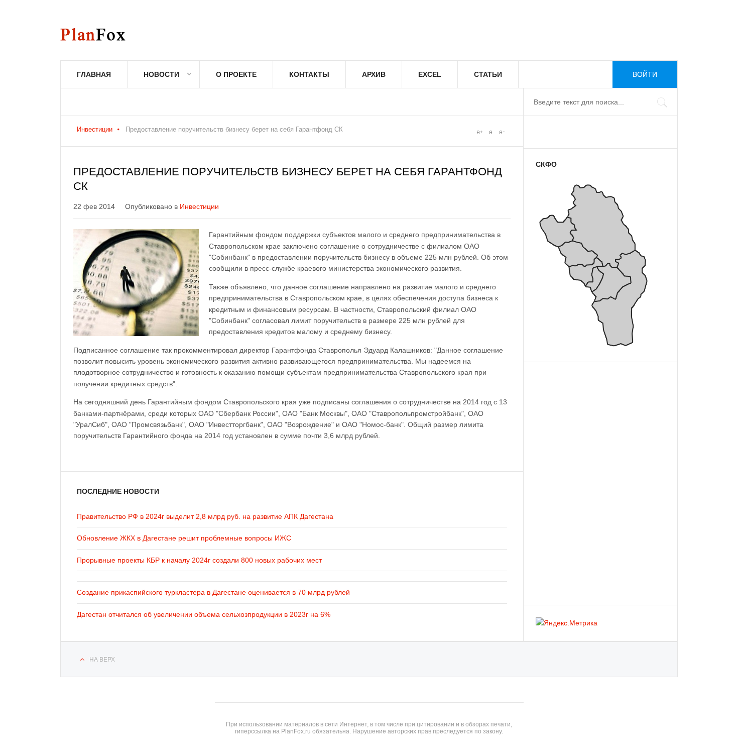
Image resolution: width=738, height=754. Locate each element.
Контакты (309, 74)
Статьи (488, 74)
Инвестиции (94, 129)
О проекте (236, 74)
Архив (374, 74)
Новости (161, 74)
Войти (645, 74)
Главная (94, 74)
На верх (102, 659)
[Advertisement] (596, 478)
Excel (429, 74)
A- (501, 132)
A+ (479, 132)
